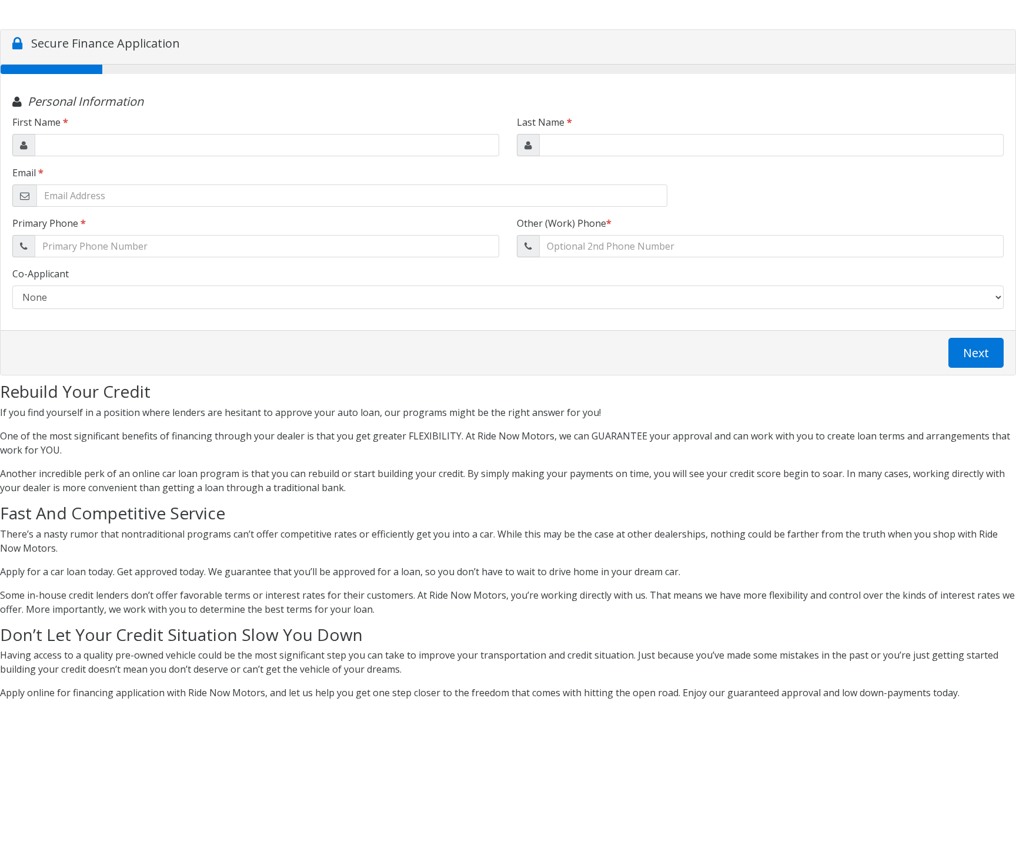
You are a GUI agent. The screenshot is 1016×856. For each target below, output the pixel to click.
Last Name (544, 122)
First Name (40, 122)
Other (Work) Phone (564, 223)
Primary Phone (49, 223)
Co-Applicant (40, 273)
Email (28, 172)
